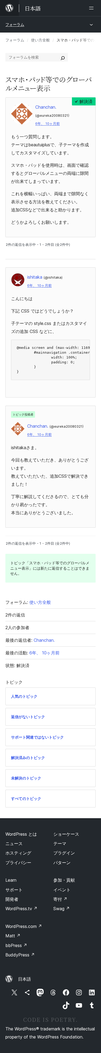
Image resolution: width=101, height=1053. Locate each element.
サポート (14, 889)
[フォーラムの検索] (63, 57)
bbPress (16, 945)
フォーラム (14, 24)
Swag (61, 908)
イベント (62, 889)
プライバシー (18, 862)
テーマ (59, 843)
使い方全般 (40, 40)
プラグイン (64, 853)
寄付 (60, 899)
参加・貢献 (64, 880)
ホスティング (18, 853)
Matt (12, 935)
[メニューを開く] (92, 8)
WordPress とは (21, 834)
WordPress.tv (21, 908)
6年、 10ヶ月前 (47, 124)
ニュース (14, 843)
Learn (10, 880)
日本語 (24, 979)
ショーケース (66, 834)
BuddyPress (20, 955)
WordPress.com (23, 926)
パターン (62, 862)
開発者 (11, 899)
